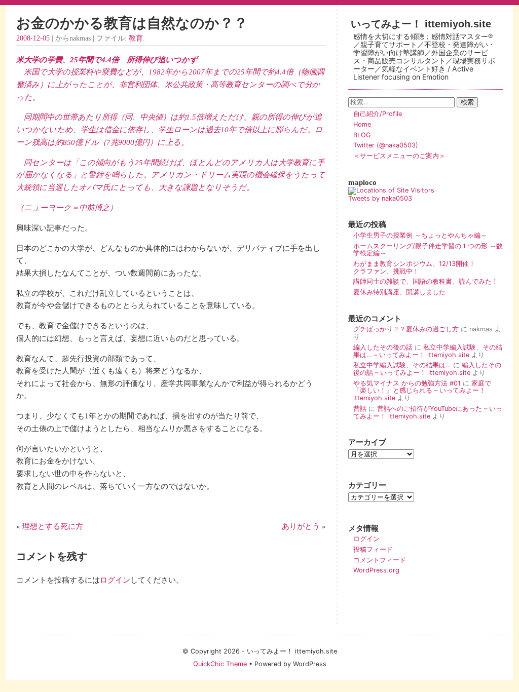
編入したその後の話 (383, 347)
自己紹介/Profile (377, 114)
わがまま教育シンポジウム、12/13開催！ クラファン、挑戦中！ (427, 267)
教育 (136, 38)
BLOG (362, 135)
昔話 (359, 408)
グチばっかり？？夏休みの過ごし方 (406, 329)
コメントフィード (379, 560)
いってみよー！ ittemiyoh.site (421, 23)
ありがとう (301, 526)
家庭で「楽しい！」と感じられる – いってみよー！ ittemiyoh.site (422, 390)
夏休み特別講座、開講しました (399, 292)
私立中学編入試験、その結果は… (402, 365)
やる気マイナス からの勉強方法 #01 (407, 383)
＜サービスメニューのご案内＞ (399, 156)
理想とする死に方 (52, 526)
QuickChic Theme (220, 664)
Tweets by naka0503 (380, 198)
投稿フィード (373, 549)
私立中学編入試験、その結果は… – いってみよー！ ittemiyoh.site (427, 351)
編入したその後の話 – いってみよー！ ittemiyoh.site (427, 368)
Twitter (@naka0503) (385, 145)
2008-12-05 (33, 38)
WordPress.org (376, 570)
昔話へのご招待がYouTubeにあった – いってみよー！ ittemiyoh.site (427, 412)
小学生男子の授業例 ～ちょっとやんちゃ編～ (420, 235)
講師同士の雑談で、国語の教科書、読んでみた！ (425, 281)
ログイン (115, 579)
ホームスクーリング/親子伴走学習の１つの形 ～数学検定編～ (428, 249)
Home (362, 124)
